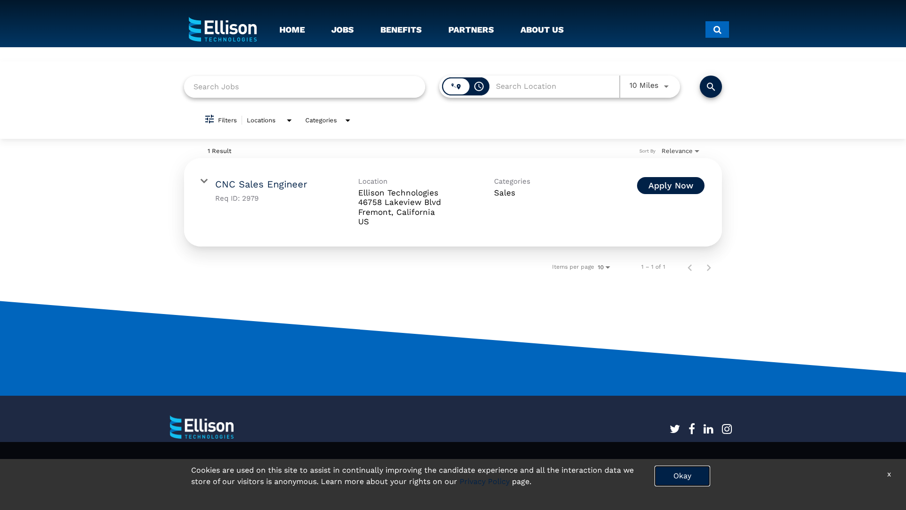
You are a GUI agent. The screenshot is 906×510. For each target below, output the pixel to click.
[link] (453, 202)
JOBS (342, 29)
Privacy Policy (485, 481)
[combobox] (304, 87)
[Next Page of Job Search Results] (708, 266)
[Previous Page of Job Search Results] (689, 266)
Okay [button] (682, 475)
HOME (292, 29)
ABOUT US (542, 29)
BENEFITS (401, 29)
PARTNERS (471, 29)
